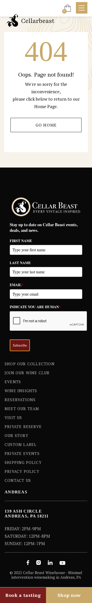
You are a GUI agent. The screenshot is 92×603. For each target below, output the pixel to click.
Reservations (20, 399)
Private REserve (23, 426)
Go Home (46, 125)
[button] (67, 8)
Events (13, 381)
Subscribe (20, 345)
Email (16, 284)
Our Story (16, 435)
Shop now (69, 595)
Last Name (20, 262)
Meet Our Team (22, 408)
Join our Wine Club (27, 372)
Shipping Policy (23, 462)
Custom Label (21, 444)
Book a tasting (23, 595)
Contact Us (18, 480)
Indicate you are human (35, 306)
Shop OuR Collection (30, 363)
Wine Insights (21, 390)
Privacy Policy (22, 471)
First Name (21, 240)
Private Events (22, 453)
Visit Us (13, 417)
